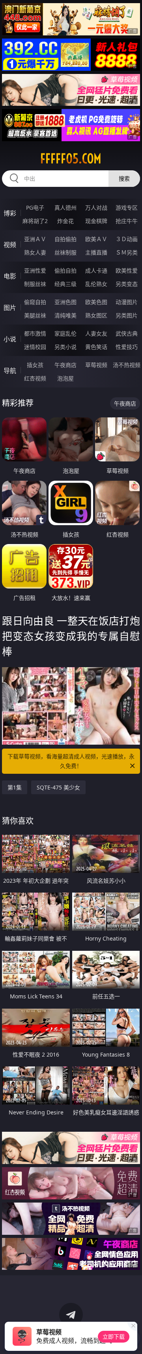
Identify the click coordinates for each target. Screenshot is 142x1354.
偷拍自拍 (65, 270)
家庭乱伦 (65, 333)
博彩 (10, 213)
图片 (10, 307)
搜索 (124, 178)
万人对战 (96, 207)
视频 (10, 244)
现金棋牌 (96, 221)
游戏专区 (127, 207)
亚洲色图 (65, 302)
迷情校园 (35, 346)
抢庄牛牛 (127, 221)
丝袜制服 (65, 252)
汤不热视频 (126, 365)
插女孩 (35, 365)
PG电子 (35, 207)
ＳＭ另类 (127, 252)
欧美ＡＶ (96, 239)
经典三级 (65, 284)
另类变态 (127, 284)
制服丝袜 (35, 284)
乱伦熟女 (96, 284)
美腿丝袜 (35, 315)
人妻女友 (96, 333)
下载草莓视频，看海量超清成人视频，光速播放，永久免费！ (71, 761)
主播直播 (96, 252)
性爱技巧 (127, 346)
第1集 (14, 787)
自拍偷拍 (65, 239)
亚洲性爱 (35, 270)
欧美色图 (96, 302)
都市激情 (35, 333)
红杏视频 (35, 378)
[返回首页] (132, 1338)
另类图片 (127, 315)
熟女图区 (96, 315)
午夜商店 (65, 365)
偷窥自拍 (35, 302)
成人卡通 (96, 270)
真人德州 (65, 207)
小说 (10, 339)
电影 (10, 276)
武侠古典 (127, 333)
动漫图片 (127, 302)
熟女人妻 (35, 252)
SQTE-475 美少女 (58, 787)
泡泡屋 (65, 378)
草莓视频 (96, 365)
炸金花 (65, 221)
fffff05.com (70, 158)
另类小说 (65, 346)
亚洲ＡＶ (35, 239)
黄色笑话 (96, 346)
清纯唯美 (65, 315)
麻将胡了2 (35, 221)
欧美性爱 (127, 270)
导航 (10, 370)
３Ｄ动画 (127, 239)
